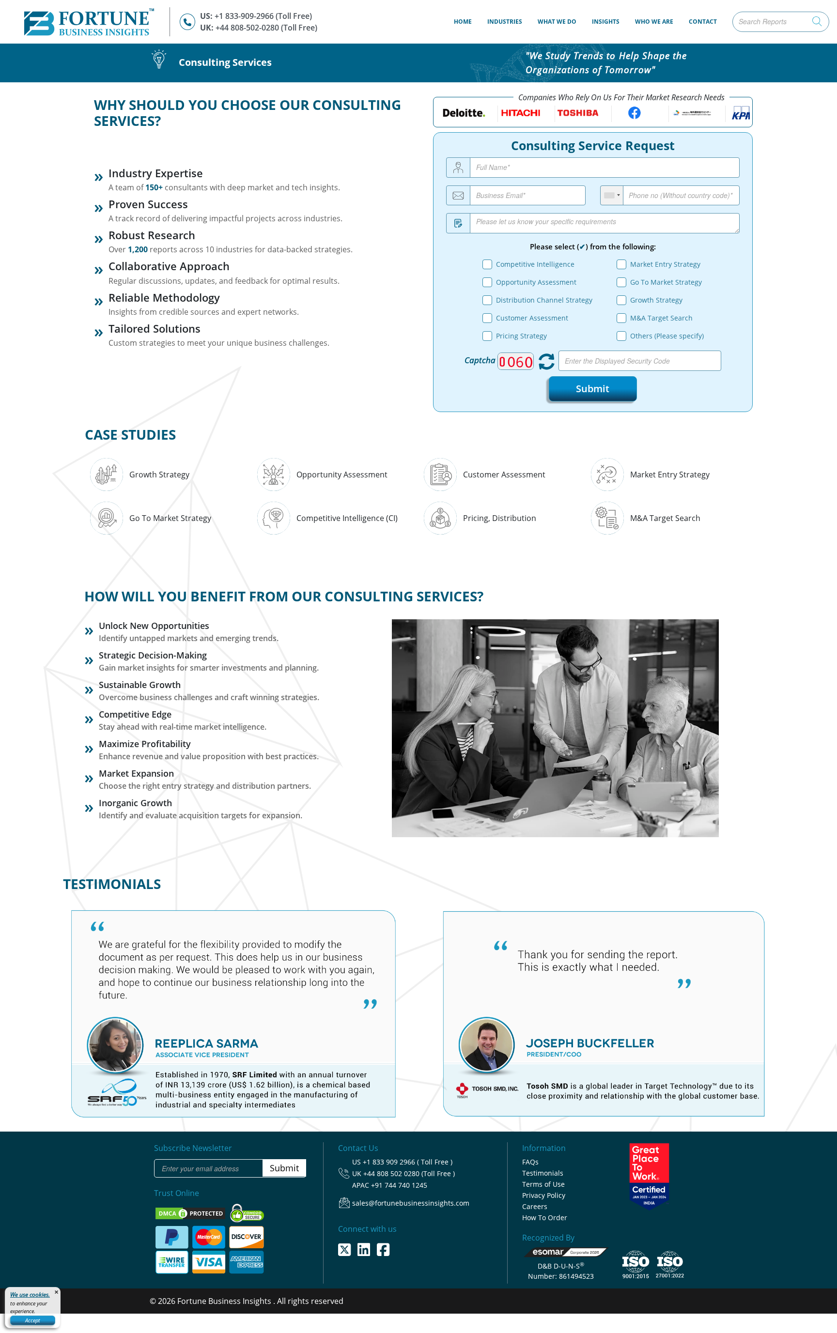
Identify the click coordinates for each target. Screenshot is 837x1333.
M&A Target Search (661, 317)
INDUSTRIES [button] (504, 21)
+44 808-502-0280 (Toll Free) (266, 27)
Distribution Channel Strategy (544, 300)
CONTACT (703, 21)
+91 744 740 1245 (399, 1183)
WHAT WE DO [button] (557, 21)
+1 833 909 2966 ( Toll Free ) (407, 1160)
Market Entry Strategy (665, 264)
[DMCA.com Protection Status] (191, 1211)
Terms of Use (543, 1182)
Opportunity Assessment (536, 282)
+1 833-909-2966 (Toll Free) (263, 16)
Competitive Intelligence (535, 264)
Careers (534, 1205)
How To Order (544, 1216)
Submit (592, 388)
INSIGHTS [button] (606, 21)
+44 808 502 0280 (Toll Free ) (409, 1172)
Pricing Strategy (521, 335)
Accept (32, 1320)
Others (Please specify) (667, 335)
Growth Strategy (656, 300)
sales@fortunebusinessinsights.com (410, 1201)
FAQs (530, 1160)
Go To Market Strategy (666, 282)
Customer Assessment (532, 317)
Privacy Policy (543, 1193)
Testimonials (542, 1171)
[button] (75, 1002)
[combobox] (612, 195)
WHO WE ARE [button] (654, 21)
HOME (467, 21)
